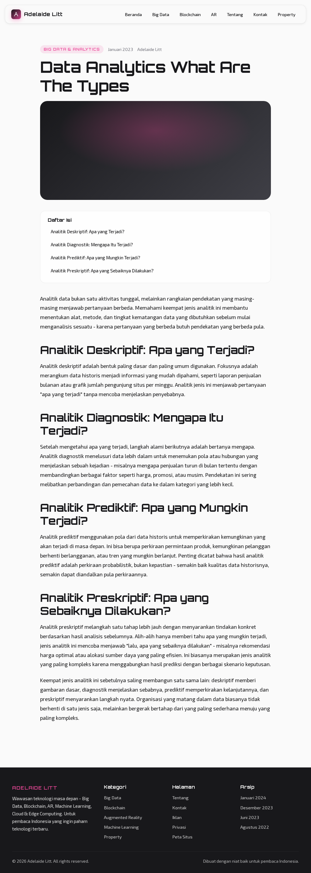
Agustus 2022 (254, 827)
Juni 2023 (249, 817)
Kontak (260, 14)
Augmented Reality (123, 817)
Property (287, 14)
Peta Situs (182, 836)
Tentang (235, 14)
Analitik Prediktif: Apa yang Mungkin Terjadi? (95, 257)
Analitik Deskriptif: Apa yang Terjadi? (88, 231)
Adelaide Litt (43, 14)
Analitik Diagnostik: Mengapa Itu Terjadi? (92, 244)
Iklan (177, 817)
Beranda (133, 14)
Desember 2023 (256, 807)
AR (214, 14)
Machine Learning (121, 827)
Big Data (160, 14)
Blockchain (190, 14)
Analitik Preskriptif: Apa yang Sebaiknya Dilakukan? (102, 270)
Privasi (179, 827)
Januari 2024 (253, 797)
